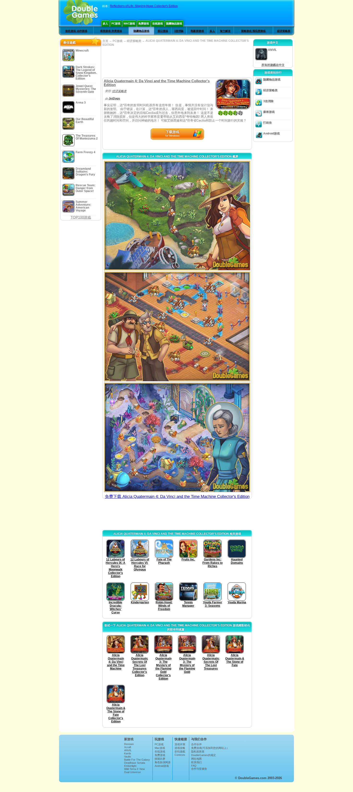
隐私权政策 (197, 751)
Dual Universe (132, 772)
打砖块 (267, 122)
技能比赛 (160, 758)
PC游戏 (115, 23)
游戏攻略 (180, 747)
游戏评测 (180, 744)
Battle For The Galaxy (137, 759)
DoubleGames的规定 (203, 755)
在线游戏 (157, 23)
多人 (105, 23)
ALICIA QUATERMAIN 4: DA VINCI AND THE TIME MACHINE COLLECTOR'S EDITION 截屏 (177, 156)
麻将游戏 (269, 112)
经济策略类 (283, 30)
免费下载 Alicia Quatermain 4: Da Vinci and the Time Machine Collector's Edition (177, 496)
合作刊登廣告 (199, 768)
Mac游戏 (129, 23)
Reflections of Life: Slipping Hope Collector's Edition (144, 6)
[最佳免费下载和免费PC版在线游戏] (80, 13)
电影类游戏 (197, 30)
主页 (105, 41)
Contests (180, 754)
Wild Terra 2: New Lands (134, 770)
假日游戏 (163, 30)
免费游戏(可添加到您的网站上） (210, 747)
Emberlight (130, 765)
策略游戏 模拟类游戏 (253, 30)
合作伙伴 (196, 744)
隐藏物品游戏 (174, 23)
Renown (129, 744)
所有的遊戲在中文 (273, 65)
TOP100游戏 (81, 217)
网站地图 (196, 758)
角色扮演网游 (162, 762)
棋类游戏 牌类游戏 (111, 30)
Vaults (127, 756)
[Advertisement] (177, 62)
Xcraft (127, 747)
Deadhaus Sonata (134, 762)
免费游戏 (143, 23)
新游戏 (129, 739)
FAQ (193, 765)
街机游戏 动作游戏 (76, 30)
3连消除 (178, 30)
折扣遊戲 (180, 751)
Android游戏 (271, 133)
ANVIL (128, 750)
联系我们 (196, 762)
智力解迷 (225, 30)
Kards (127, 753)
